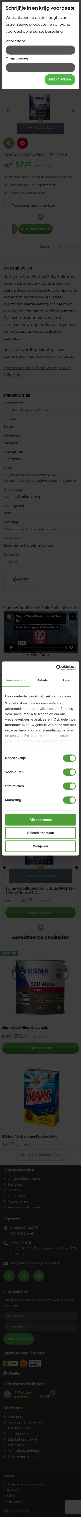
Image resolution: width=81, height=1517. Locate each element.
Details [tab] (42, 680)
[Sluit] (72, 8)
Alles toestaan (40, 820)
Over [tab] (67, 680)
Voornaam (15, 41)
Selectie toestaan (40, 833)
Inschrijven (58, 79)
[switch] (69, 772)
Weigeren (40, 846)
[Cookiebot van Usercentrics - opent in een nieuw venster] (57, 668)
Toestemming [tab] (16, 680)
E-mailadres (17, 59)
